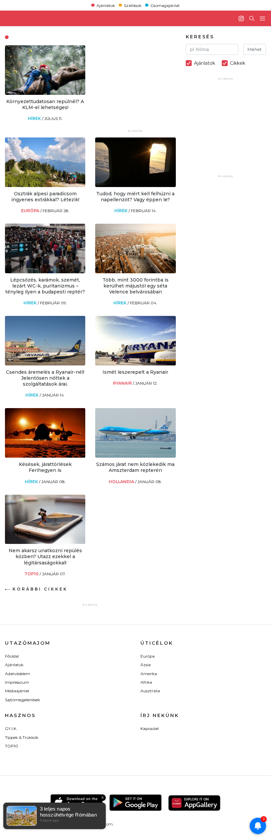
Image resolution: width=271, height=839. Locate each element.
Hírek (35, 118)
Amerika (148, 673)
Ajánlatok (106, 5)
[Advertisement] (144, 86)
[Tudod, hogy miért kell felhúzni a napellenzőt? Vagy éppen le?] (135, 185)
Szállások (132, 5)
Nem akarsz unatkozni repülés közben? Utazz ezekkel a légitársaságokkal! (45, 556)
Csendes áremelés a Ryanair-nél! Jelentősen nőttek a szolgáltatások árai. (45, 378)
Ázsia (145, 664)
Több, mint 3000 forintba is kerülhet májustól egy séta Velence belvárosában (135, 286)
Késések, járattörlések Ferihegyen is (45, 467)
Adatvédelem (17, 673)
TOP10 (32, 573)
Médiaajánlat (17, 690)
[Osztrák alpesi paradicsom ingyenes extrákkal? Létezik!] (45, 185)
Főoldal (12, 656)
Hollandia (122, 481)
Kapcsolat (149, 728)
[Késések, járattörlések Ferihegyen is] (45, 456)
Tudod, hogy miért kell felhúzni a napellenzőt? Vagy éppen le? (135, 197)
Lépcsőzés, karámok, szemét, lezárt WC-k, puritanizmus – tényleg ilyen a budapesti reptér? (45, 286)
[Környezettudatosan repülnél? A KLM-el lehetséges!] (45, 93)
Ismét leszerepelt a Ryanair (135, 372)
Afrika (146, 682)
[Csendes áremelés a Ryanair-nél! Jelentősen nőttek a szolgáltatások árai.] (45, 364)
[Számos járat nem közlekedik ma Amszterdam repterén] (135, 456)
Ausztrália (150, 690)
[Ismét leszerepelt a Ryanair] (135, 364)
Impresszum (17, 682)
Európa (30, 210)
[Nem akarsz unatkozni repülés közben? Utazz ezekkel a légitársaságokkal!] (45, 542)
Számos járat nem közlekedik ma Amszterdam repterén (135, 467)
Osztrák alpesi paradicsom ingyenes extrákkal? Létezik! (45, 197)
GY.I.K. (11, 728)
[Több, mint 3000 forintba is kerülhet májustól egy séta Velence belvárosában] (135, 271)
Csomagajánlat (165, 5)
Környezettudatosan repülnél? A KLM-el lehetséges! (45, 104)
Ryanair (123, 383)
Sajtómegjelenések (22, 699)
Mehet (255, 49)
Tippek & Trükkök (21, 737)
